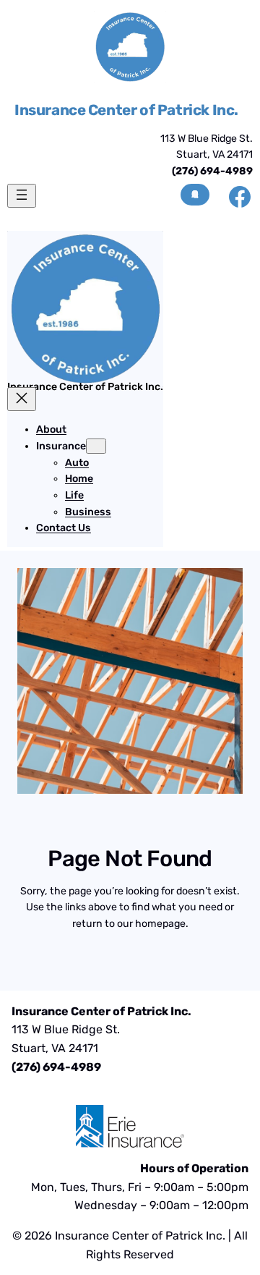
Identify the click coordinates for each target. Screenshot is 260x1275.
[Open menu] (21, 196)
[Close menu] (21, 399)
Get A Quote (195, 194)
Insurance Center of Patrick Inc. (126, 110)
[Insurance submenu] (96, 446)
